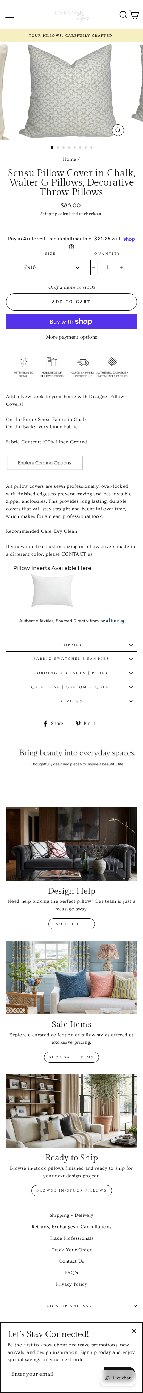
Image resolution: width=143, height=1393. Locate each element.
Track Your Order (71, 1250)
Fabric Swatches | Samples (71, 659)
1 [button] (52, 148)
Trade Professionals (71, 1238)
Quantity (107, 254)
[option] (71, 35)
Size (50, 254)
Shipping (48, 214)
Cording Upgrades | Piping (71, 673)
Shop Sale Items (71, 1057)
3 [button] (64, 148)
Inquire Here (71, 924)
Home (69, 159)
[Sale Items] (71, 977)
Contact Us (71, 1261)
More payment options (72, 337)
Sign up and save (71, 1306)
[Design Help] (71, 844)
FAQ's (71, 1273)
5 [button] (75, 148)
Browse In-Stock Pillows (71, 1190)
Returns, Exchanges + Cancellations (72, 1227)
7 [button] (86, 148)
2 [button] (58, 148)
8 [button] (92, 148)
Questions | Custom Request (71, 687)
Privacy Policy (71, 1284)
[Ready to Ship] (71, 1111)
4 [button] (70, 148)
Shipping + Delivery (71, 1215)
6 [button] (81, 148)
